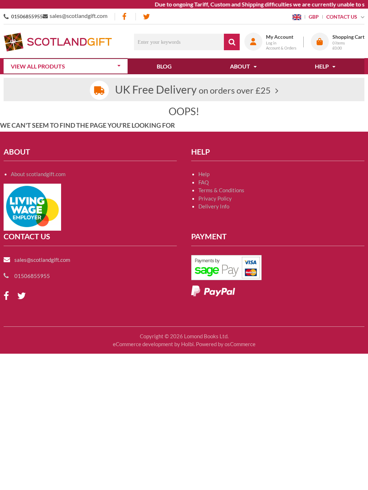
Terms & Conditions (221, 190)
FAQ (203, 182)
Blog (164, 66)
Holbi (187, 344)
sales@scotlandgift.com (78, 15)
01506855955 (27, 16)
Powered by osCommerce (226, 344)
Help (204, 174)
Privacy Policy (215, 198)
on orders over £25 (193, 90)
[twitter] (146, 16)
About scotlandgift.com (38, 174)
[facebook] (125, 16)
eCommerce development (143, 344)
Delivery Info (213, 206)
